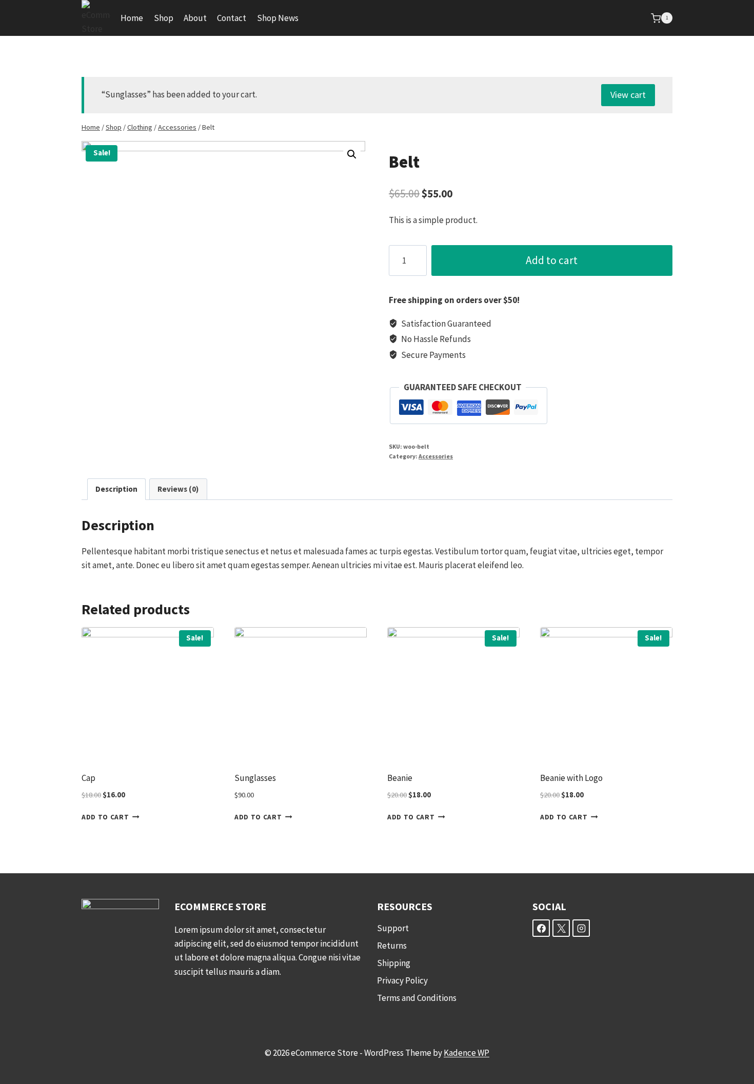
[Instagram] (581, 928)
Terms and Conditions (417, 997)
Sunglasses (255, 778)
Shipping (393, 963)
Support (393, 928)
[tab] (116, 489)
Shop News (278, 18)
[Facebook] (541, 928)
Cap (88, 778)
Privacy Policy (402, 980)
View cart (628, 95)
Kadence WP (466, 1052)
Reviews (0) (178, 489)
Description (116, 489)
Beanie (399, 778)
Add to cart (552, 260)
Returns (392, 945)
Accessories (436, 456)
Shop (163, 18)
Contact (231, 18)
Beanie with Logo (571, 778)
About (195, 18)
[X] (561, 928)
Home (132, 18)
